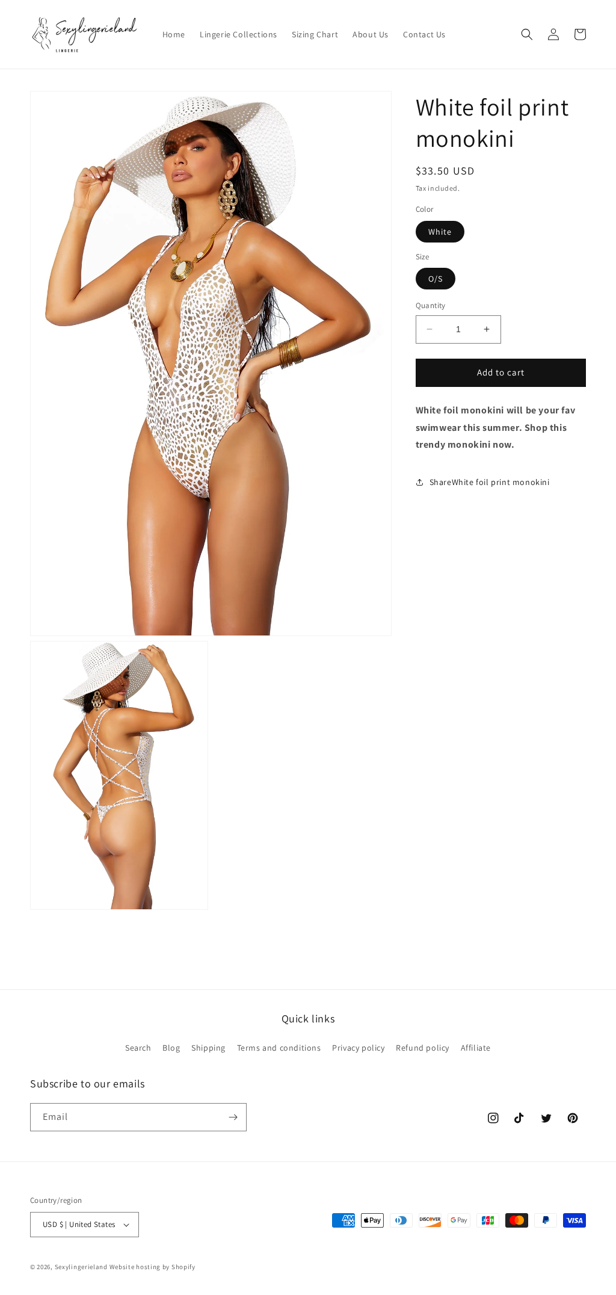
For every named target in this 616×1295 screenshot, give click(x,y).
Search (138, 1047)
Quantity (431, 305)
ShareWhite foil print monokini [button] (490, 482)
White (440, 231)
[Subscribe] (233, 1117)
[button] (527, 34)
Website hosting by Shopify (152, 1267)
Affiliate (476, 1047)
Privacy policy (358, 1047)
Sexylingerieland (81, 1267)
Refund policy (422, 1047)
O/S (435, 278)
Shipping (208, 1047)
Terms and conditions (279, 1047)
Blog (171, 1047)
